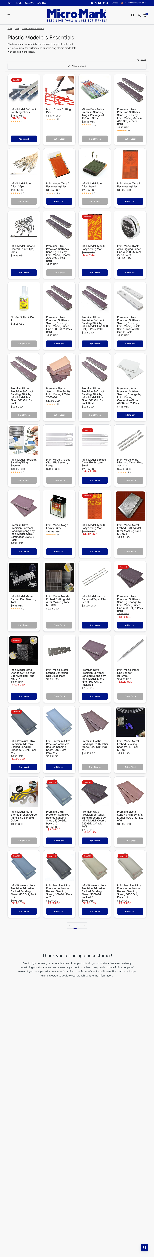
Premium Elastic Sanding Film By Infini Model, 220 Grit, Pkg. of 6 (95, 745)
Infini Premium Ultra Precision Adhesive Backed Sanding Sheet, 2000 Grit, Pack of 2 (58, 747)
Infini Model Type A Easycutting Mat (57, 185)
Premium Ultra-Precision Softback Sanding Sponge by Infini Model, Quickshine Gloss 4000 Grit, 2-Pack (129, 396)
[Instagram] (96, 3)
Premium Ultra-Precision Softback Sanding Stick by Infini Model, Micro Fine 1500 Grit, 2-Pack (22, 396)
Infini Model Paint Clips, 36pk (21, 185)
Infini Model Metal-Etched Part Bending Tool (23, 599)
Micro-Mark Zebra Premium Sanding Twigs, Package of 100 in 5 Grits (93, 114)
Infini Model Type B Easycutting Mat (128, 185)
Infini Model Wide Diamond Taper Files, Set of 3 (130, 462)
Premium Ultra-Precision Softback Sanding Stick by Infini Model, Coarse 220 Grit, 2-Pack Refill (58, 253)
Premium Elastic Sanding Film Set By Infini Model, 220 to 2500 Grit (58, 393)
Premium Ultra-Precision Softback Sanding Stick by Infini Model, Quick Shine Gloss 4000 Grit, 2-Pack (128, 324)
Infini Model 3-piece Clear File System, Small (94, 462)
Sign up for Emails (15, 3)
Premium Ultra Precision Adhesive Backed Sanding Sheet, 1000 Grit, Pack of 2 (57, 817)
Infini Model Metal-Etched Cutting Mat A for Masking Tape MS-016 (58, 601)
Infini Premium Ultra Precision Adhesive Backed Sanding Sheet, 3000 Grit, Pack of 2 (129, 891)
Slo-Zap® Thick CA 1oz (22, 319)
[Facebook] (92, 3)
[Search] (133, 15)
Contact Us (29, 3)
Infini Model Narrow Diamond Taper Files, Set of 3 (94, 599)
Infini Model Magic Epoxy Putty (57, 526)
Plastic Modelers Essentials (33, 28)
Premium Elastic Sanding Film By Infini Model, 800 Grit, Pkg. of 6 (130, 816)
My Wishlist (41, 3)
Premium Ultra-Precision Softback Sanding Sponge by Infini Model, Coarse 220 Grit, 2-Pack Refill (94, 819)
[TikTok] (107, 3)
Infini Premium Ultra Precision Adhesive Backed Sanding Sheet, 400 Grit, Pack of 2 (59, 891)
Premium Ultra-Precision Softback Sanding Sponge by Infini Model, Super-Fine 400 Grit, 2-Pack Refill (130, 603)
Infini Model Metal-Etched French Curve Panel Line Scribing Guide (24, 816)
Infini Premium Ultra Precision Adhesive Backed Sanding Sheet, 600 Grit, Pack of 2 (24, 747)
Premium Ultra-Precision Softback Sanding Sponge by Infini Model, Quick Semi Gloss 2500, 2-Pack (23, 532)
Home (10, 28)
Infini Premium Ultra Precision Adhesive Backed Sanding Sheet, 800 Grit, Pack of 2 (24, 891)
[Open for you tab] (144, 1247)
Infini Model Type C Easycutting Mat (93, 247)
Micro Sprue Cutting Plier (58, 111)
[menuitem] (15, 2)
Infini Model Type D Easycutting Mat (93, 526)
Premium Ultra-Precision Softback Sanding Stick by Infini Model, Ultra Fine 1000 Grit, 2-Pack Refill (93, 396)
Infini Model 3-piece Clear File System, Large (58, 462)
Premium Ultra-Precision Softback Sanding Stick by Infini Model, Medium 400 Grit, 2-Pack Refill (129, 116)
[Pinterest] (104, 3)
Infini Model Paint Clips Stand (92, 185)
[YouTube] (100, 3)
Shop (17, 28)
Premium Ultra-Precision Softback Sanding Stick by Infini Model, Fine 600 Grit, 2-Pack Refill (95, 323)
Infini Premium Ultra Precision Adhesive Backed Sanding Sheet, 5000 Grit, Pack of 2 (94, 891)
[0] (143, 15)
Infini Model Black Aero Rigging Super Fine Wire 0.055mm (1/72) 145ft (129, 250)
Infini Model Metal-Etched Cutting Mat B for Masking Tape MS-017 (23, 674)
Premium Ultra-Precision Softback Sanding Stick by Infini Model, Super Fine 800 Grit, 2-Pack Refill (59, 324)
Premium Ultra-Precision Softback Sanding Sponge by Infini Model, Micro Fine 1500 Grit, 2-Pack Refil (94, 677)
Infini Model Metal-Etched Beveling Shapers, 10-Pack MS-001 (128, 745)
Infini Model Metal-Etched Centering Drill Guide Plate (57, 672)
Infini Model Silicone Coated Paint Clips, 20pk (23, 249)
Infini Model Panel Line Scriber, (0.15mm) (128, 672)
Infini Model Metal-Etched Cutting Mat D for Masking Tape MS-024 (129, 529)
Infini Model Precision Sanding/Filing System (24, 462)
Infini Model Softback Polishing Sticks (24, 111)
